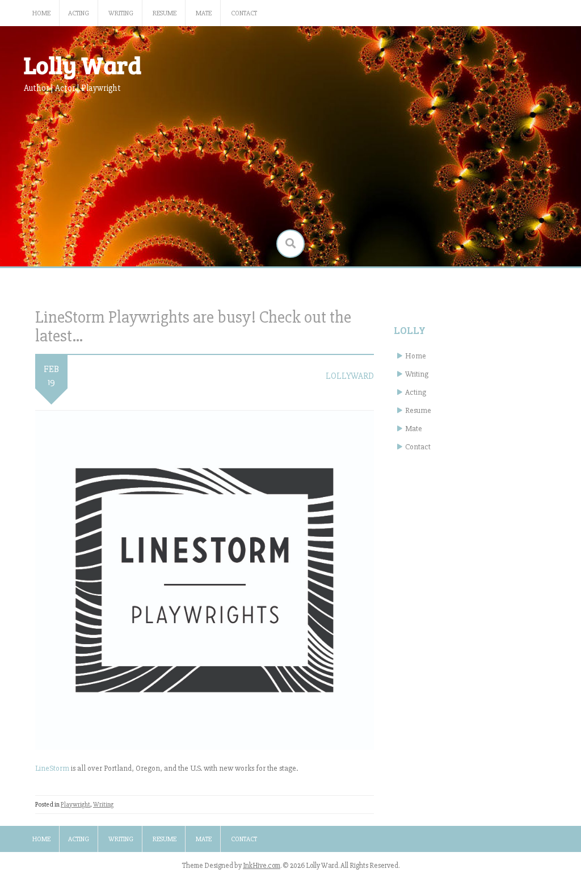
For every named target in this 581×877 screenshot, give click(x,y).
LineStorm (52, 768)
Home (41, 13)
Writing (120, 13)
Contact (244, 13)
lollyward (350, 376)
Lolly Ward (82, 64)
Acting (78, 13)
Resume (164, 13)
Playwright (75, 804)
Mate (204, 13)
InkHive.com (261, 865)
